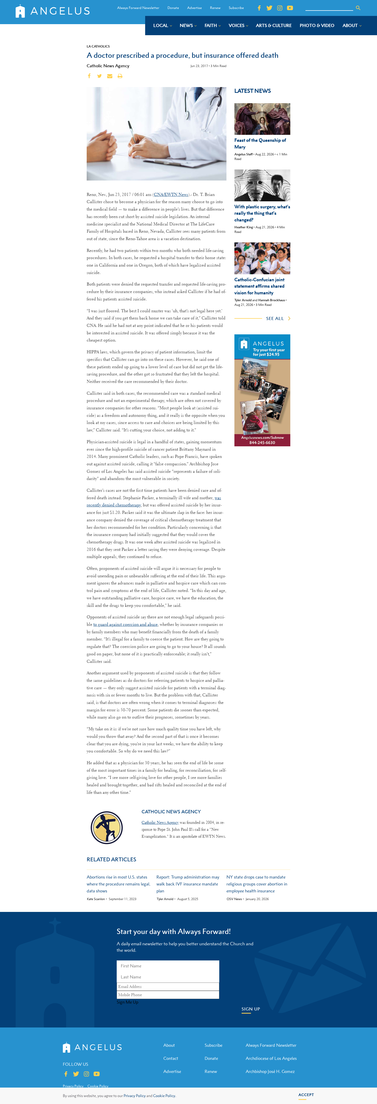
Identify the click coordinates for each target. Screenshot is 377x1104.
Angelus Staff (243, 154)
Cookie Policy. (164, 1095)
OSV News (234, 899)
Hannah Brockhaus (271, 300)
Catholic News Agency (108, 65)
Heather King (243, 227)
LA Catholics (98, 46)
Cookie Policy (97, 1086)
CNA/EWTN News (171, 194)
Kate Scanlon (96, 899)
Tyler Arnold (243, 300)
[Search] (358, 8)
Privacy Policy (135, 1095)
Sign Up (251, 1009)
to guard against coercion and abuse (125, 624)
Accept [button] (306, 1094)
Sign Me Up (127, 1002)
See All (275, 318)
